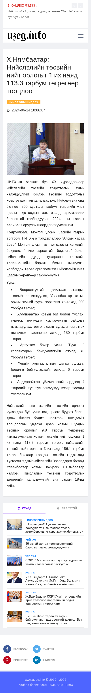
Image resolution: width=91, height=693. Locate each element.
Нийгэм (30, 539)
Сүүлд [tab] (26, 508)
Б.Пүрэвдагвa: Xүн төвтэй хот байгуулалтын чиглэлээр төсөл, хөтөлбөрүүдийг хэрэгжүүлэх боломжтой (54, 528)
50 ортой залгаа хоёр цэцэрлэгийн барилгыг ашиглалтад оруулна (49, 545)
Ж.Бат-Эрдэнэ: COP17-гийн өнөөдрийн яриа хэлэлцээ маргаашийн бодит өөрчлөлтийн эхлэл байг (53, 600)
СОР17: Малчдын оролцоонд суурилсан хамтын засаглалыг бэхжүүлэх (54, 562)
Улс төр (30, 556)
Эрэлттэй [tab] (69, 508)
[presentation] (74, 5)
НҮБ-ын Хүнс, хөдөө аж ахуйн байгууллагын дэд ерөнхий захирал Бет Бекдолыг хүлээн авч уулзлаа (53, 620)
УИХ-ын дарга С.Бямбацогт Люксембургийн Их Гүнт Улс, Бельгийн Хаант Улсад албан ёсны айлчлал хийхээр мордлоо (52, 582)
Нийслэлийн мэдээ (23, 102)
